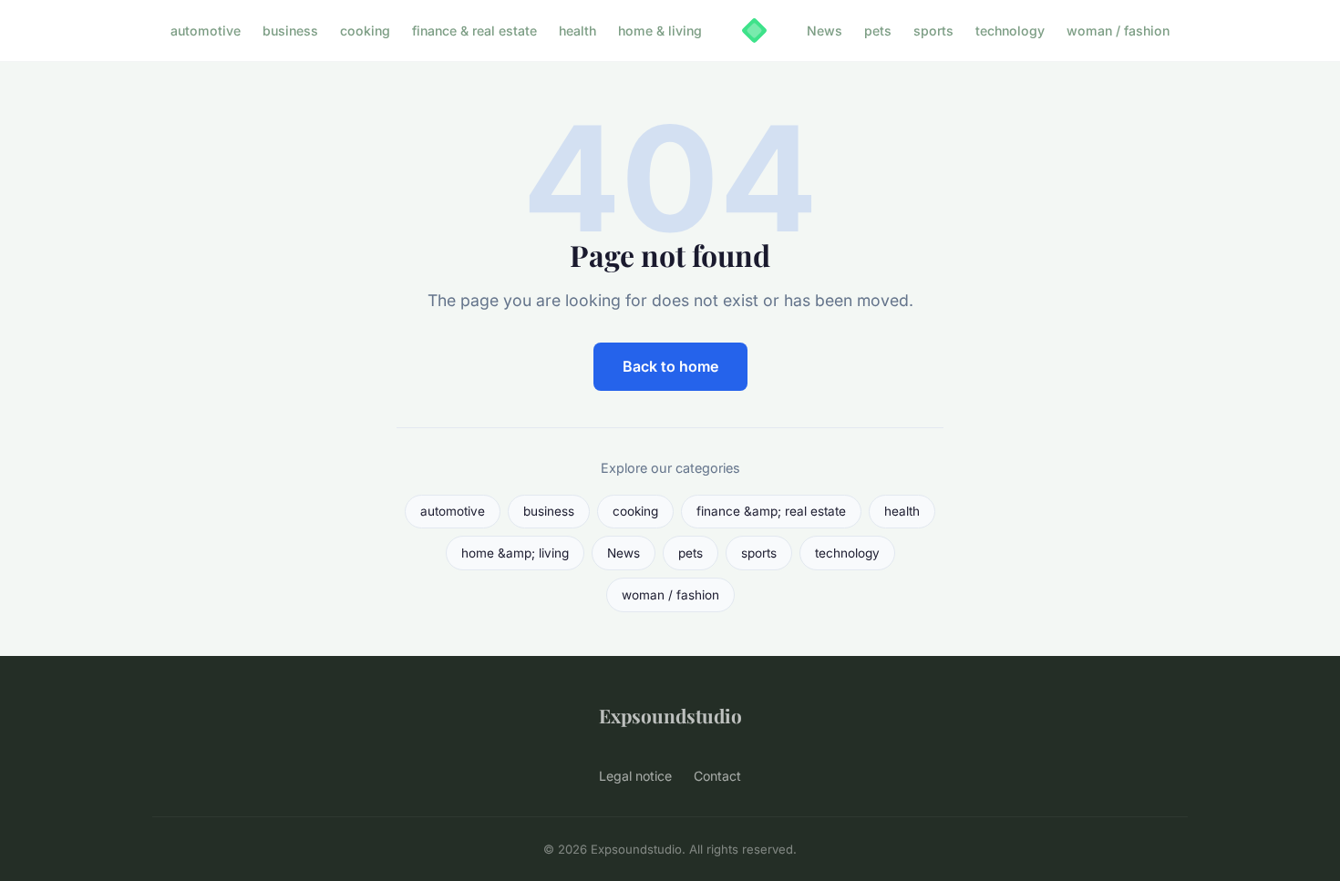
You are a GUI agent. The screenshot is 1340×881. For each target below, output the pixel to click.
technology (1010, 30)
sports (933, 30)
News (824, 30)
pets (878, 30)
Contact (717, 776)
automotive (205, 30)
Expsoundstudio (670, 715)
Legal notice (635, 776)
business (290, 30)
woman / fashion (1118, 30)
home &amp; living (515, 553)
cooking (365, 30)
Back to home (670, 366)
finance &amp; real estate (771, 511)
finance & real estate (474, 30)
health (577, 30)
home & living (660, 30)
